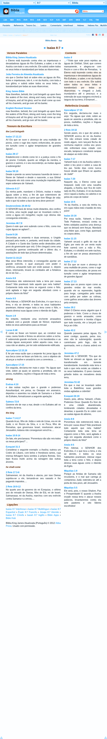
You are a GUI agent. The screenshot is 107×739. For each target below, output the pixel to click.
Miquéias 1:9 (70, 471)
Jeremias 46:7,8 (14, 223)
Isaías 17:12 (70, 261)
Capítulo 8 (17, 35)
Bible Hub (11, 518)
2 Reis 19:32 (70, 130)
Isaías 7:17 (69, 159)
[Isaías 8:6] (3, 338)
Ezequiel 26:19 (71, 396)
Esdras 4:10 (12, 384)
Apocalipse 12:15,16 (16, 350)
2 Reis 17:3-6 (12, 472)
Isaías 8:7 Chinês (15, 515)
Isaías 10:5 (69, 202)
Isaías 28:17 (12, 154)
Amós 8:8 (11, 278)
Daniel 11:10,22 (14, 258)
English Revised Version (19, 108)
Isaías (10, 35)
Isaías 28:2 (69, 307)
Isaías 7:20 (69, 179)
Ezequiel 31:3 (13, 447)
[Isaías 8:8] (103, 338)
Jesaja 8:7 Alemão (49, 512)
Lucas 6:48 (11, 330)
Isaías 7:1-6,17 (13, 418)
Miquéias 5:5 (70, 488)
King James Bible (15, 91)
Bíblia (5, 35)
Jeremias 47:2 (71, 353)
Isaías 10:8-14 (13, 435)
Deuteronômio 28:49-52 (18, 206)
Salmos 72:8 (12, 402)
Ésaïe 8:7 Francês (27, 512)
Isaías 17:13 (70, 281)
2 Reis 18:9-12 (13, 486)
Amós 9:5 (11, 298)
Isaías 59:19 (12, 171)
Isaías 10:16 (70, 215)
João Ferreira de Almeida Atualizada (25, 74)
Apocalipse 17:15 (15, 365)
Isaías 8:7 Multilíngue (38, 509)
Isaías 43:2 (69, 330)
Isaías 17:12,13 (13, 136)
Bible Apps (53, 515)
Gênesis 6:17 (13, 188)
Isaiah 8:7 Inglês (35, 515)
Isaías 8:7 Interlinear (16, 509)
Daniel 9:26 (12, 234)
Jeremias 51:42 (72, 382)
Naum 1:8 (11, 316)
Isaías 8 (68, 57)
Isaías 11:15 (70, 238)
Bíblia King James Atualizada (21, 57)
